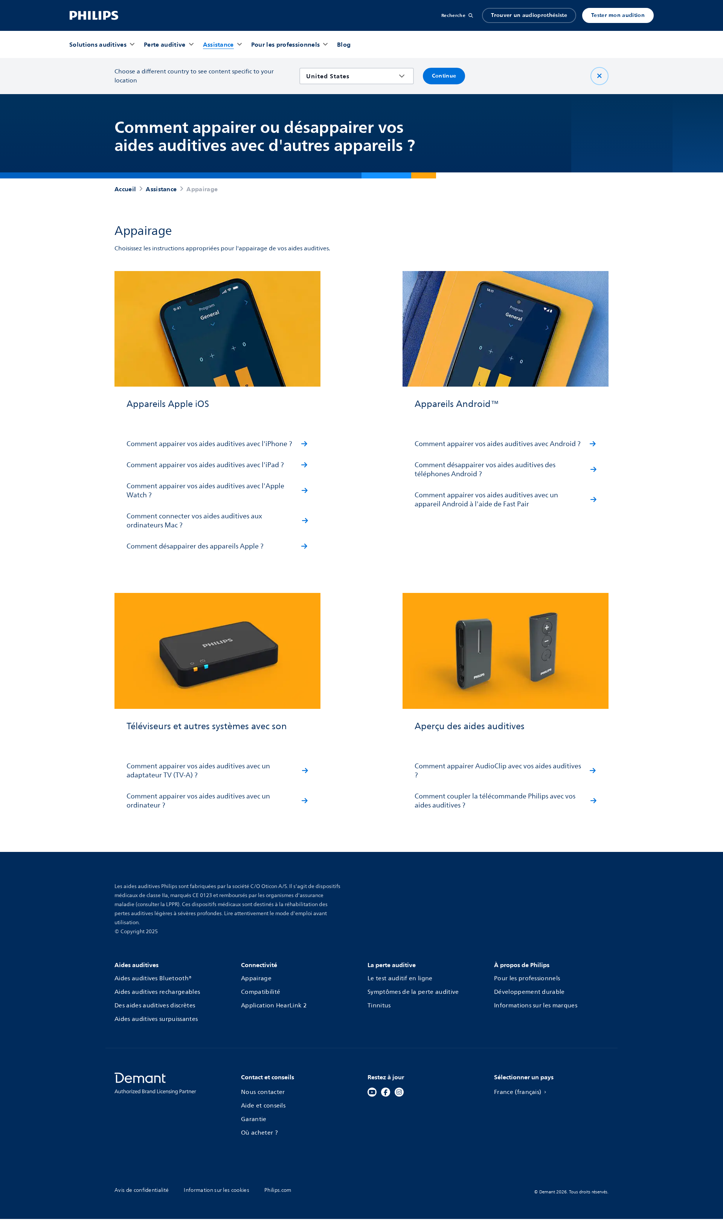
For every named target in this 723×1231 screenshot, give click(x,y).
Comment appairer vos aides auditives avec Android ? (498, 444)
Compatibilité (260, 991)
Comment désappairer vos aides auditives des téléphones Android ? (485, 469)
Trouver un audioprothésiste (529, 15)
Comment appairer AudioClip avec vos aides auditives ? (498, 770)
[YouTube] (372, 1092)
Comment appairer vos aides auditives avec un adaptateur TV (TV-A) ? (198, 770)
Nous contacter (263, 1092)
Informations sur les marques (535, 1005)
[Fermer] (599, 76)
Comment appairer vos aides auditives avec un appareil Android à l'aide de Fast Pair (486, 499)
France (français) (517, 1092)
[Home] (94, 15)
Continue (444, 76)
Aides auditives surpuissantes (156, 1019)
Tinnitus (379, 1005)
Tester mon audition (618, 15)
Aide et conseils (263, 1105)
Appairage (256, 978)
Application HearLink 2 (274, 1005)
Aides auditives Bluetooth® (153, 978)
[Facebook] (385, 1092)
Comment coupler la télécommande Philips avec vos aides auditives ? (495, 801)
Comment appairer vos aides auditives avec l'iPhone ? (209, 444)
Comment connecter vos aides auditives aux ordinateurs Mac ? (194, 520)
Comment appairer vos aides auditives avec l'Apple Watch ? (205, 490)
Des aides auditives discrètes (154, 1005)
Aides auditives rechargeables (157, 991)
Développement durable (529, 991)
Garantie (254, 1119)
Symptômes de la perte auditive (413, 991)
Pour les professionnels (527, 978)
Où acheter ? (259, 1132)
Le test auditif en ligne (400, 978)
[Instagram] (399, 1092)
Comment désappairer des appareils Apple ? (195, 546)
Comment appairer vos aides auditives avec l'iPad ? (205, 465)
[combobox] (351, 76)
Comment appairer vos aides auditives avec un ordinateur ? (198, 801)
